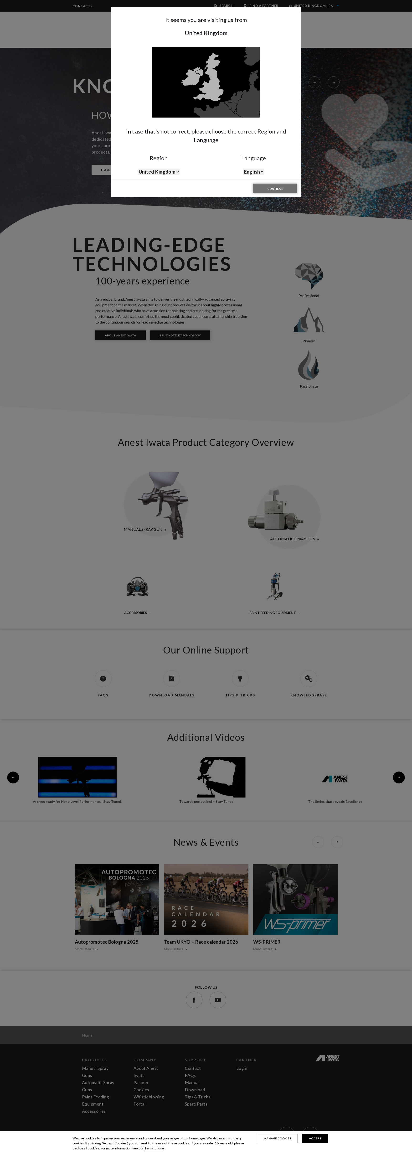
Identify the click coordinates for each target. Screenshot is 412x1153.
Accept (315, 1138)
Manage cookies (277, 1138)
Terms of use (154, 1148)
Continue (275, 188)
